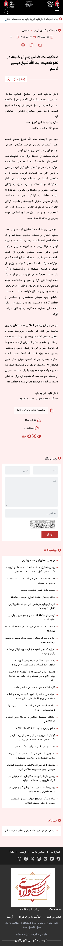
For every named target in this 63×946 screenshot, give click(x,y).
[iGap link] (52, 859)
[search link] (6, 12)
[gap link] (19, 859)
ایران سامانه (22, 934)
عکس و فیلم (54, 917)
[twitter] (34, 436)
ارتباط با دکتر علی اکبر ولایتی (31, 940)
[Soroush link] (58, 859)
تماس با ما (38, 852)
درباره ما (55, 852)
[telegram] (39, 436)
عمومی (26, 30)
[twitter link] (32, 859)
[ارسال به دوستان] (40, 45)
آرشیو (23, 852)
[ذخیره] (31, 45)
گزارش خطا (30, 420)
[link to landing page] (31, 4)
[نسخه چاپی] (23, 45)
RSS (11, 852)
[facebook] (29, 436)
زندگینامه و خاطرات (30, 917)
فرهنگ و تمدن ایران (45, 30)
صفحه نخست (53, 909)
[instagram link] (39, 859)
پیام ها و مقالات (29, 909)
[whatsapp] (24, 436)
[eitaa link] (26, 859)
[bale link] (45, 859)
